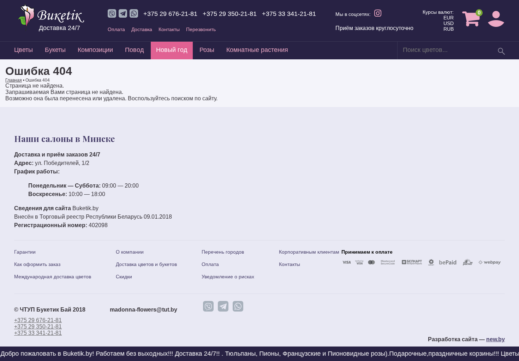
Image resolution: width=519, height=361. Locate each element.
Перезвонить (201, 29)
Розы (206, 49)
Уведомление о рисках (228, 276)
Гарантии (25, 252)
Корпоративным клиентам (309, 252)
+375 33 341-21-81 (289, 13)
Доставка (141, 29)
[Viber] (208, 306)
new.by (495, 339)
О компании (130, 252)
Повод (134, 49)
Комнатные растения (257, 49)
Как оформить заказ (37, 264)
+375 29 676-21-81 (170, 13)
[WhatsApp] (238, 306)
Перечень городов (223, 252)
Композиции (95, 49)
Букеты (55, 49)
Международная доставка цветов (52, 276)
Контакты (169, 29)
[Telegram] (223, 306)
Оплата (116, 29)
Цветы (23, 49)
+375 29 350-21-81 (230, 13)
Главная (13, 80)
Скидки (124, 276)
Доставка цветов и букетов (146, 264)
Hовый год (171, 49)
